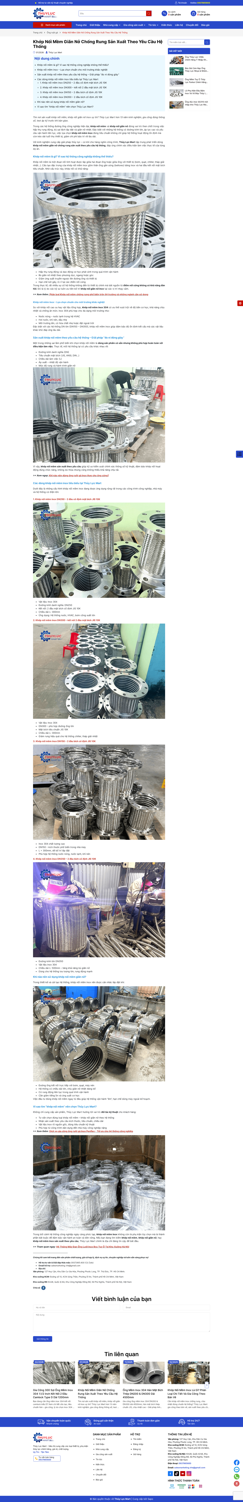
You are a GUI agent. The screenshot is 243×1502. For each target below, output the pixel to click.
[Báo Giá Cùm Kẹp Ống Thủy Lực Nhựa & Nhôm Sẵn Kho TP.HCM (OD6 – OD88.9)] (176, 71)
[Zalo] (236, 1469)
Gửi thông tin (43, 1339)
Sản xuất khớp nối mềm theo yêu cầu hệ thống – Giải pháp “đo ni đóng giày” (78, 74)
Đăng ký (137, 1449)
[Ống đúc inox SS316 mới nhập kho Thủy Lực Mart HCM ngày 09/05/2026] (176, 104)
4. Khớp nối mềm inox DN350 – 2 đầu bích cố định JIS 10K (71, 97)
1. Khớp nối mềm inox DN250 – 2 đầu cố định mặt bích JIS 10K (73, 82)
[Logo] (45, 13)
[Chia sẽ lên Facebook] (43, 1288)
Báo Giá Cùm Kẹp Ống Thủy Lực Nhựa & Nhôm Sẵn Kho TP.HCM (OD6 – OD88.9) (196, 69)
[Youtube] (182, 1473)
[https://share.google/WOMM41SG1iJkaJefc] (236, 1483)
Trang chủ (81, 25)
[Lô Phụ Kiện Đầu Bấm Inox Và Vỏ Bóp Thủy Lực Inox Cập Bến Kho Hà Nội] (176, 93)
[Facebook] (170, 1473)
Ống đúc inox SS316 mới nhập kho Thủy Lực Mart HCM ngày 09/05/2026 (196, 103)
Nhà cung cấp (111, 25)
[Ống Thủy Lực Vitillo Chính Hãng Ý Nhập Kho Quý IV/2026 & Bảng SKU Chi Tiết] (176, 60)
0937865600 (185, 1463)
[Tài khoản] (181, 3)
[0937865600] (200, 3)
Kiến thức (166, 25)
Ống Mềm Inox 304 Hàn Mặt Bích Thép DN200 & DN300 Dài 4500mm (143, 1394)
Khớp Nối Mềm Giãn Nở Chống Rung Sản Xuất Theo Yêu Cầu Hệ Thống (98, 1394)
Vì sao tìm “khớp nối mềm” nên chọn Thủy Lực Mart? (65, 106)
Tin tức (152, 25)
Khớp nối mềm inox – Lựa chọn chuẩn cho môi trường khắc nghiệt (72, 69)
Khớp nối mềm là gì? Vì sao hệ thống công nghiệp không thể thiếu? (73, 64)
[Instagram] (188, 1473)
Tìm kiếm (137, 1439)
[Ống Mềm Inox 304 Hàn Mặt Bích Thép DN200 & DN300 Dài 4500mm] (144, 1373)
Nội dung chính (46, 58)
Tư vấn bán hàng (46, 1458)
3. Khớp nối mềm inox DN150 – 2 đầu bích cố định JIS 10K (71, 92)
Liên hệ (179, 25)
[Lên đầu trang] (237, 1492)
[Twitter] (176, 1473)
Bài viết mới (175, 51)
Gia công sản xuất (133, 25)
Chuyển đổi (192, 25)
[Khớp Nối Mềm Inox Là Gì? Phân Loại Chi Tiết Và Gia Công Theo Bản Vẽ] (189, 1373)
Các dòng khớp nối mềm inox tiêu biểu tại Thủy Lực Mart (67, 79)
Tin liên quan (121, 1354)
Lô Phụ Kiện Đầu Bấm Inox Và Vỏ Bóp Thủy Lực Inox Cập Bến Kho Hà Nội (196, 92)
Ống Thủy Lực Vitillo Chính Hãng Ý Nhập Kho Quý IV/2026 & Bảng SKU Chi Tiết (196, 58)
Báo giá (205, 25)
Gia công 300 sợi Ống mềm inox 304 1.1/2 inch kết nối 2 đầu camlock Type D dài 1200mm (53, 1394)
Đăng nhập (138, 1444)
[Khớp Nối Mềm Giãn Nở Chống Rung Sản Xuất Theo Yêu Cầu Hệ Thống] (99, 1373)
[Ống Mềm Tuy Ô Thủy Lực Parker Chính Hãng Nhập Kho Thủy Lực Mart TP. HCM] (176, 82)
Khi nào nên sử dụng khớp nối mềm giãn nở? (61, 101)
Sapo (150, 1498)
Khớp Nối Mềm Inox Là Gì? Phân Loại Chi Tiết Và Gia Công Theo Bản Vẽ (187, 1394)
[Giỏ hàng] (200, 13)
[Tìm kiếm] (148, 13)
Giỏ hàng (137, 1454)
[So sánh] (171, 13)
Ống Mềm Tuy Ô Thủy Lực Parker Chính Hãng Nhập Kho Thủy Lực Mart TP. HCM (196, 80)
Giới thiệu (95, 25)
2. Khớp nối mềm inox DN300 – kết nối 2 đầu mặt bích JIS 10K (73, 87)
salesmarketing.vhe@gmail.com (65, 1265)
